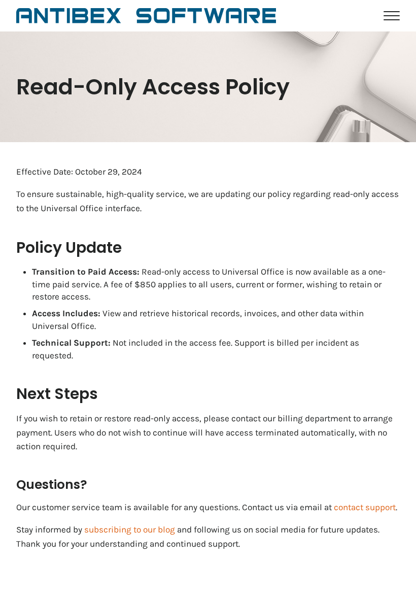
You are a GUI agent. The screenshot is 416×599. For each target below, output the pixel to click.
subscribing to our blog (129, 529)
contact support (365, 507)
